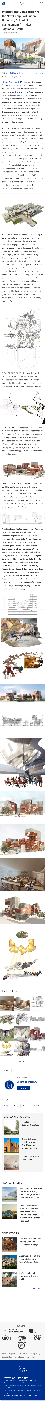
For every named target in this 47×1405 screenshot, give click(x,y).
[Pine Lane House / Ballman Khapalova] (11, 1127)
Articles (6, 1106)
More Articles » (38, 1289)
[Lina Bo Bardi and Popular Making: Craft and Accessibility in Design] (9, 1244)
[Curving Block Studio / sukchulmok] (11, 1162)
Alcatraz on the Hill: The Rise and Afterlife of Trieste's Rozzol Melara (29, 1259)
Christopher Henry (27, 1082)
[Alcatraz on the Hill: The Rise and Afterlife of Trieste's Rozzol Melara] (9, 1262)
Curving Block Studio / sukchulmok (31, 1158)
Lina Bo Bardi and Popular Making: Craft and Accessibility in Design (30, 1241)
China (25, 92)
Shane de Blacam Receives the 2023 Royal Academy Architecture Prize (29, 1144)
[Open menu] (3, 3)
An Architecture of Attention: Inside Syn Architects (28, 1276)
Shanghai (19, 92)
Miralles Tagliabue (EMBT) (12, 82)
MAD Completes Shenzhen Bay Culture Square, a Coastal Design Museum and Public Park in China (30, 1193)
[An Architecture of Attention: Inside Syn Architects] (9, 1279)
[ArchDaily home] (23, 3)
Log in (40, 3)
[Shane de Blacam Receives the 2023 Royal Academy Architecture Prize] (11, 1145)
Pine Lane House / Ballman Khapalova (30, 1123)
